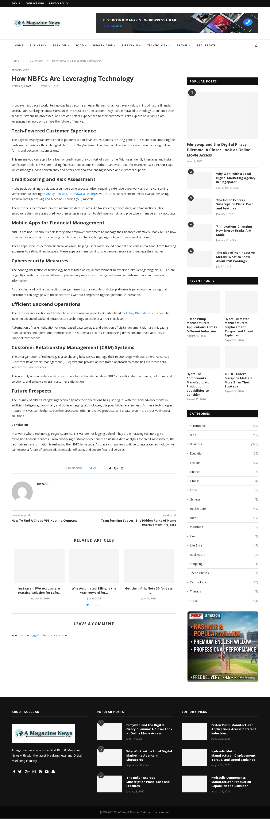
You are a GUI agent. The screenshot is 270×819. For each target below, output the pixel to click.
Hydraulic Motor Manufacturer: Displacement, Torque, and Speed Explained (239, 327)
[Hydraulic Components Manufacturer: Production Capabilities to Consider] (203, 357)
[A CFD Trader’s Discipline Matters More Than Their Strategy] (241, 357)
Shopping (224, 564)
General (224, 499)
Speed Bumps (224, 573)
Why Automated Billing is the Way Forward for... (94, 590)
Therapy (224, 591)
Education (224, 453)
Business (37, 45)
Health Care (103, 45)
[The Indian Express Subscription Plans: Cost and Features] (199, 206)
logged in (36, 635)
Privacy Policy (58, 3)
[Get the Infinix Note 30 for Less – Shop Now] (149, 566)
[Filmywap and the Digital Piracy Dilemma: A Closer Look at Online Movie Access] (222, 115)
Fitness (224, 481)
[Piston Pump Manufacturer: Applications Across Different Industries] (203, 302)
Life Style (130, 45)
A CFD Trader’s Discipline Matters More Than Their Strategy (238, 380)
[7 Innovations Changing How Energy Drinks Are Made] (199, 232)
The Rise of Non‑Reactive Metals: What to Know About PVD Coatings (235, 257)
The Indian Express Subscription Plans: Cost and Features (234, 204)
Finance (224, 472)
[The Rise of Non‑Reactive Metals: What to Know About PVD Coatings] (199, 259)
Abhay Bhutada (136, 313)
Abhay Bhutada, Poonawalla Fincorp (71, 194)
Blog (224, 435)
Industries (224, 527)
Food (80, 45)
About (16, 3)
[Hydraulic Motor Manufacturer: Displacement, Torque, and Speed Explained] (241, 302)
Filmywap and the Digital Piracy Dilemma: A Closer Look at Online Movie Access (218, 149)
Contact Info (35, 3)
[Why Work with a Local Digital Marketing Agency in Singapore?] (199, 180)
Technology (157, 45)
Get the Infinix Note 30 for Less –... (149, 590)
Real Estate (206, 45)
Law (224, 536)
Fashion (59, 45)
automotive (224, 426)
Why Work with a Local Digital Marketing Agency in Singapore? (235, 178)
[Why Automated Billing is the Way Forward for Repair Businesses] (94, 566)
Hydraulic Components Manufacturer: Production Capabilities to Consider (198, 384)
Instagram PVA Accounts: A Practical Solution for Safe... (39, 590)
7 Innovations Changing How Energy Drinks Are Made (234, 230)
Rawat (27, 86)
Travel (182, 45)
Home (19, 45)
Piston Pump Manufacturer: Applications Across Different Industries (202, 325)
